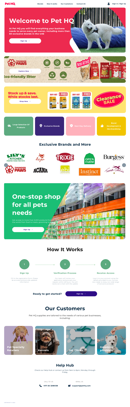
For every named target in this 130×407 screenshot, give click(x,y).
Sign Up (24, 41)
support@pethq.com (81, 386)
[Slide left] (6, 165)
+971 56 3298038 (50, 386)
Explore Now (24, 71)
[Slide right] (124, 165)
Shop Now (24, 101)
